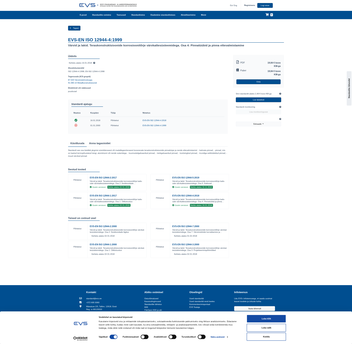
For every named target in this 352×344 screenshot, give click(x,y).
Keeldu (266, 336)
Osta (258, 82)
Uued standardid (196, 298)
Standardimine (138, 15)
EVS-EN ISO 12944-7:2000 (185, 226)
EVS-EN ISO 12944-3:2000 (185, 244)
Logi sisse (265, 5)
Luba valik (266, 328)
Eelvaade (257, 124)
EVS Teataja (194, 307)
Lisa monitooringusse (258, 112)
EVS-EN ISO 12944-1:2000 (103, 244)
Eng (235, 5)
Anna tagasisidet (99, 143)
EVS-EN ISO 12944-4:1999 (154, 125)
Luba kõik (266, 318)
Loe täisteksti (258, 100)
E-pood (83, 15)
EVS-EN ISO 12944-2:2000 (103, 226)
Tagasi (76, 28)
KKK (146, 307)
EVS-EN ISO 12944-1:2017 (103, 195)
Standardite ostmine (101, 15)
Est (231, 5)
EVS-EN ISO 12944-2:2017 (103, 177)
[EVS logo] (109, 5)
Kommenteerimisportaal (199, 304)
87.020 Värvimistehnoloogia (80, 80)
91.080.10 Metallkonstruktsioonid (82, 83)
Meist (203, 15)
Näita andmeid (218, 337)
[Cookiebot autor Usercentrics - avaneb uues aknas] (80, 339)
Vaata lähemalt (254, 308)
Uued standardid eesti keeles (202, 301)
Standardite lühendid (349, 88)
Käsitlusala (77, 143)
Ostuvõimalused (151, 298)
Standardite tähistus (153, 304)
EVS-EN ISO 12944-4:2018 (154, 120)
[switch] (144, 337)
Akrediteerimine (188, 15)
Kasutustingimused (152, 301)
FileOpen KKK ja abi (153, 310)
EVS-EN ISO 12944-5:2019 (185, 177)
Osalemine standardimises (162, 15)
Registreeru (249, 5)
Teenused (121, 15)
